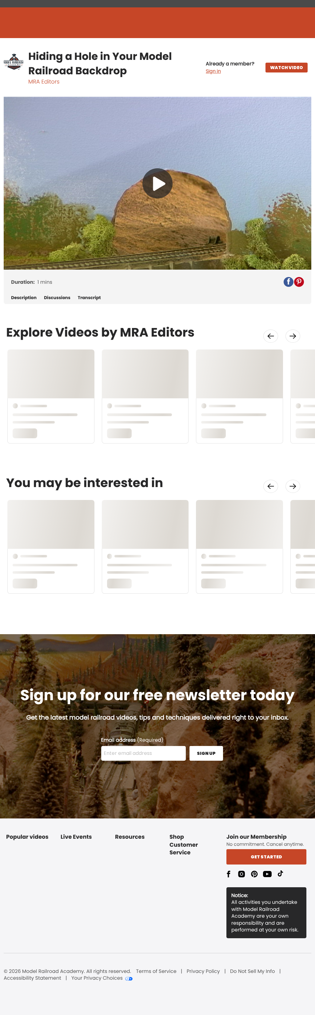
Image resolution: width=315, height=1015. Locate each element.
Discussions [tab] (57, 298)
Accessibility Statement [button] (32, 978)
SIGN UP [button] (206, 753)
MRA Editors (43, 82)
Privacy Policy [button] (203, 971)
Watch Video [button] (286, 67)
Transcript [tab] (89, 298)
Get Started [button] (266, 857)
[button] (230, 67)
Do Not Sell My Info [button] (252, 971)
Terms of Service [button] (156, 971)
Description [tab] (24, 298)
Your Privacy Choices (97, 978)
